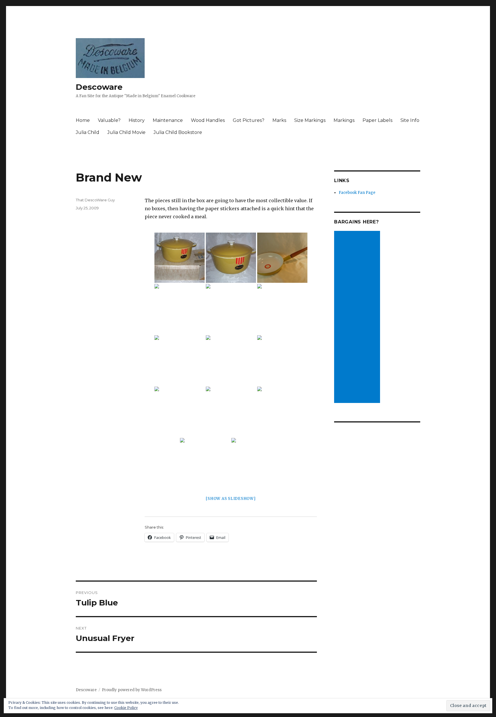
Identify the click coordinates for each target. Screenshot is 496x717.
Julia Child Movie (126, 132)
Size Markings (310, 120)
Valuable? (109, 120)
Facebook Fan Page (357, 192)
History (137, 120)
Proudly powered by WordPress (132, 689)
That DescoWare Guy (95, 200)
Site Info (409, 120)
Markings (344, 120)
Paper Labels (377, 120)
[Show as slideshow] (230, 498)
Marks (279, 120)
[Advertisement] (358, 317)
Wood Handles (208, 120)
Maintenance (168, 120)
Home (83, 120)
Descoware (99, 87)
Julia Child (87, 132)
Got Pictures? (248, 120)
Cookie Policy (126, 708)
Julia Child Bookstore (178, 132)
